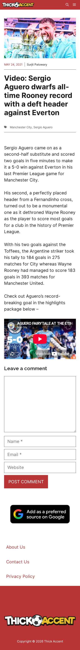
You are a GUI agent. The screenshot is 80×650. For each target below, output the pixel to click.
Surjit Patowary (37, 64)
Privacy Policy (20, 576)
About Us (15, 547)
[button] (67, 5)
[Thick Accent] (18, 5)
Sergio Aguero (43, 127)
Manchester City (21, 127)
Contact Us (17, 561)
